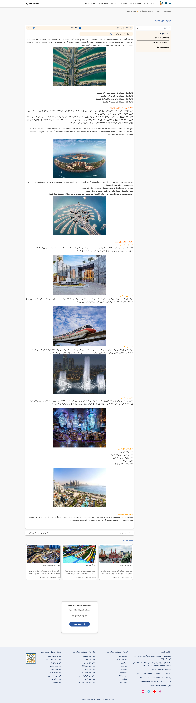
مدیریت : (156, 681)
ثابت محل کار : (161, 669)
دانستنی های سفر (163, 47)
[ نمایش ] (111, 34)
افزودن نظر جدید (79, 624)
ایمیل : (160, 686)
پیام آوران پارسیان (87, 699)
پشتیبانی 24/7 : (154, 673)
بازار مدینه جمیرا (125, 533)
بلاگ (158, 11)
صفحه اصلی (167, 11)
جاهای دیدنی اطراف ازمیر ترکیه (39, 533)
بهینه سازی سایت (99, 699)
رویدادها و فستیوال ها (161, 42)
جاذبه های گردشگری (146, 11)
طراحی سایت (110, 699)
